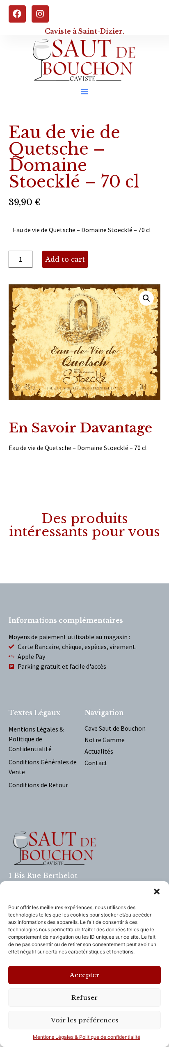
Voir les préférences (85, 1020)
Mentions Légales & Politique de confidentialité (86, 1037)
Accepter (84, 975)
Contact (95, 763)
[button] (157, 891)
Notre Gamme (104, 740)
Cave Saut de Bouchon (115, 728)
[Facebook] (17, 14)
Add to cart (65, 259)
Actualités (98, 751)
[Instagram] (40, 14)
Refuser (84, 997)
